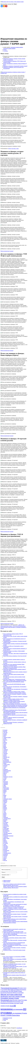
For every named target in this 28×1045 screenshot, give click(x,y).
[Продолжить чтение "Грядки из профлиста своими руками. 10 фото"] (14, 692)
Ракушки (5, 823)
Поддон (5, 752)
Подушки (5, 832)
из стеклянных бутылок (20, 1013)
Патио (4, 774)
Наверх (2, 628)
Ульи (4, 741)
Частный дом (6, 757)
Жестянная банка (7, 762)
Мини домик (6, 838)
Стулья (4, 778)
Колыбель (5, 854)
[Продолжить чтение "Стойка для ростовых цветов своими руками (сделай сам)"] (15, 678)
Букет (4, 839)
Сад (4, 794)
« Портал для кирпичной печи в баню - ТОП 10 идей (12, 625)
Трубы (4, 738)
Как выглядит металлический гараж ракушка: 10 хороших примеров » (13, 626)
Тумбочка (5, 837)
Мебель (5, 747)
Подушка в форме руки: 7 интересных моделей (14, 679)
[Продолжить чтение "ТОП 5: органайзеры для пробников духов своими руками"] (15, 903)
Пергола (5, 801)
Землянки (5, 784)
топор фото (16, 1015)
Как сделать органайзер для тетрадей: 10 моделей (14, 703)
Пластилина (6, 825)
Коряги (5, 790)
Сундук (5, 856)
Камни (4, 795)
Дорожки (5, 753)
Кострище (5, 781)
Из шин (5, 733)
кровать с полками (6, 1015)
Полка (4, 786)
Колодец (5, 739)
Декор (4, 748)
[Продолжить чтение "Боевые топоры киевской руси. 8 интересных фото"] (15, 708)
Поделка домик (17, 1000)
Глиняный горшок (7, 798)
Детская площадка (7, 833)
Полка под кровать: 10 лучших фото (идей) (13, 931)
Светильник (6, 789)
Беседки (5, 731)
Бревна (5, 791)
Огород (5, 754)
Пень (4, 792)
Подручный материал (8, 835)
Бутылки (5, 730)
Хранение (5, 817)
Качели (5, 758)
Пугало (5, 743)
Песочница (5, 771)
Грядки (5, 735)
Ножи (4, 816)
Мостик (5, 860)
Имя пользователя (6, 869)
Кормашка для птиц (7, 776)
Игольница (5, 829)
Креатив (5, 845)
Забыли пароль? (7, 880)
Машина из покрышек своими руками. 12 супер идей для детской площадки (14, 964)
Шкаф (4, 806)
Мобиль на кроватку (18, 992)
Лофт (4, 785)
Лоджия (5, 851)
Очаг (4, 780)
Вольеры (5, 819)
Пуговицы (5, 822)
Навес (4, 859)
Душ (4, 768)
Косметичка (4, 992)
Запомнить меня (5, 874)
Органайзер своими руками (10, 998)
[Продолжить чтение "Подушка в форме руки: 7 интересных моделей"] (14, 680)
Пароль (3, 872)
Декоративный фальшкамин (9, 988)
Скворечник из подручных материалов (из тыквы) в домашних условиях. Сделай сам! (15, 905)
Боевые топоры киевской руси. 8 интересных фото (15, 706)
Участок (5, 750)
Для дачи (5, 732)
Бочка (4, 746)
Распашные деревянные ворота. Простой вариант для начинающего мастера (14, 710)
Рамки (4, 821)
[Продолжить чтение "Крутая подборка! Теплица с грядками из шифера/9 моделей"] (15, 723)
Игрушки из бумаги (14, 989)
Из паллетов (6, 760)
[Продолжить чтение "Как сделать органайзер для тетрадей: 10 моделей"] (15, 705)
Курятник (5, 769)
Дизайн (5, 802)
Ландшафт (5, 846)
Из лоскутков (6, 830)
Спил (4, 797)
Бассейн (5, 849)
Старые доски (6, 764)
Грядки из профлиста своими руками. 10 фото (14, 691)
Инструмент (6, 787)
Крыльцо (5, 855)
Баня (4, 803)
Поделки (5, 765)
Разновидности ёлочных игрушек (10, 1003)
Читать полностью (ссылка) (7, 251)
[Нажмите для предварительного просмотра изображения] (14, 73)
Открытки (5, 824)
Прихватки (10, 1001)
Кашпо (4, 763)
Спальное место (7, 818)
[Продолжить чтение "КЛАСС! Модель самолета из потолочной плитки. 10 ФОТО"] (15, 718)
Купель (5, 805)
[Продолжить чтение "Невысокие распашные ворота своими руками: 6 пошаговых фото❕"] (15, 673)
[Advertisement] (14, 22)
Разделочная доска (18, 1001)
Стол (4, 811)
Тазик (4, 796)
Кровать (5, 808)
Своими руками (7, 737)
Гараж (4, 844)
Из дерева (5, 843)
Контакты (5, 1019)
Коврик (5, 827)
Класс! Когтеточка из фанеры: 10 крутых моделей (14, 655)
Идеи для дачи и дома (13, 148)
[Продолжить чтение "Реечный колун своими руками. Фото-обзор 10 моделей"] (15, 976)
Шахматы (5, 834)
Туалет (4, 766)
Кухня (4, 775)
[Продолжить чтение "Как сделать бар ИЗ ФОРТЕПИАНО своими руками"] (15, 685)
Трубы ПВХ (6, 828)
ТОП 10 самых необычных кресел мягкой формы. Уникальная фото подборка (14, 919)
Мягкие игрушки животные (11, 994)
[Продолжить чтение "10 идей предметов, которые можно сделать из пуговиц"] (15, 663)
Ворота (5, 755)
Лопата (5, 857)
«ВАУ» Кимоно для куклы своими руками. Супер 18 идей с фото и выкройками (14, 933)
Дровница (5, 782)
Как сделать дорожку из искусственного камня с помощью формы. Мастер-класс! (14, 884)
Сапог (4, 812)
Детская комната (7, 853)
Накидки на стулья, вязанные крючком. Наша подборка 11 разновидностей (13, 665)
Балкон (5, 813)
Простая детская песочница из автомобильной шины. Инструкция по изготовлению (14, 943)
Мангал (5, 773)
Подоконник (6, 850)
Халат (12, 1005)
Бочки (4, 779)
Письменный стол (7, 1000)
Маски (4, 814)
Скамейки (5, 749)
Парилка (5, 841)
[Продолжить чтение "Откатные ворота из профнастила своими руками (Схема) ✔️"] (15, 898)
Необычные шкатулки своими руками (13, 996)
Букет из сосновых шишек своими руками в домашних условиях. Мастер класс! (13, 699)
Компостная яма (7, 770)
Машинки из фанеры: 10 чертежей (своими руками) (15, 66)
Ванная (5, 807)
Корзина (5, 800)
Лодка (4, 810)
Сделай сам (6, 759)
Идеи (4, 736)
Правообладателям (7, 1017)
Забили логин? (6, 881)
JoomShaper (19, 1027)
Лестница (5, 848)
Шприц (5, 840)
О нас (4, 1020)
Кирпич (5, 742)
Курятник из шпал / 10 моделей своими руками (14, 950)
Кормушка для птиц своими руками (12, 991)
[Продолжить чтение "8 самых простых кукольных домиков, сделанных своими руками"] (15, 697)
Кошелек (10, 992)
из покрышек (18, 1009)
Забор (4, 744)
